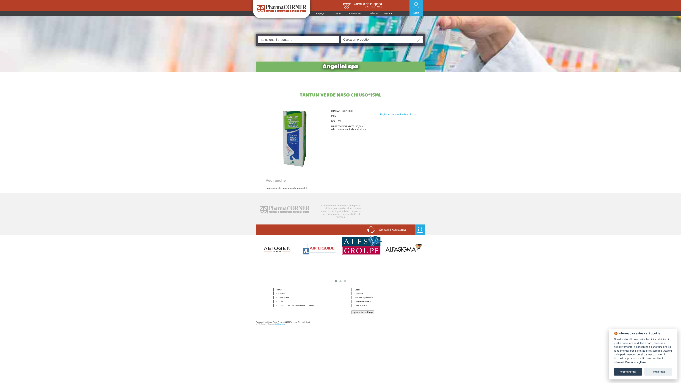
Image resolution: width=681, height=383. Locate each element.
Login (416, 13)
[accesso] (420, 230)
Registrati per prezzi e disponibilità (398, 114)
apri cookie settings (363, 312)
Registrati (359, 294)
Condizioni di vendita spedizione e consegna (295, 305)
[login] (416, 5)
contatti (388, 13)
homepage (319, 13)
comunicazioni (354, 13)
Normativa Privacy (363, 301)
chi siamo (335, 13)
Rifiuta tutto (658, 371)
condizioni (373, 13)
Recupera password (364, 297)
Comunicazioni (282, 297)
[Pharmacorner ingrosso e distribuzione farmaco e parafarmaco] (281, 8)
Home (279, 290)
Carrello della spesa (368, 4)
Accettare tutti (628, 371)
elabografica (280, 324)
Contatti (279, 301)
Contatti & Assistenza (392, 229)
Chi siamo (280, 294)
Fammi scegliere (635, 362)
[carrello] (347, 5)
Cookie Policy (361, 305)
